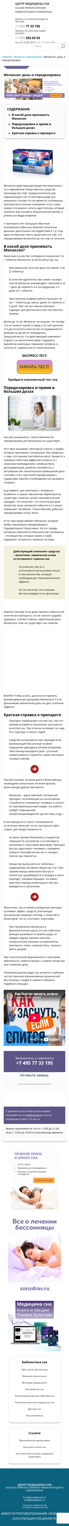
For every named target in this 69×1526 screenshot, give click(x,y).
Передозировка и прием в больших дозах (31, 126)
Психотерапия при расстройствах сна (34, 1395)
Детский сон (34, 1408)
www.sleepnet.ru (36, 1497)
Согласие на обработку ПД (34, 1507)
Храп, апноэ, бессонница (35, 1369)
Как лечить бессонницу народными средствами (34, 1455)
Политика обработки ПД (34, 1505)
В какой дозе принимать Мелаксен (30, 116)
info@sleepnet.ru (34, 1500)
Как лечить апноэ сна (34, 1447)
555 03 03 (27, 38)
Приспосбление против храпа (34, 1440)
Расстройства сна (34, 1389)
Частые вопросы (34, 1415)
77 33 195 (27, 26)
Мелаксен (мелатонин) (27, 56)
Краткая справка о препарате (33, 133)
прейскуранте (33, 1115)
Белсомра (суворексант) (34, 1382)
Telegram (63, 14)
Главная (7, 56)
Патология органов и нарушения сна (34, 1402)
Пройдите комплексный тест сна (33, 380)
